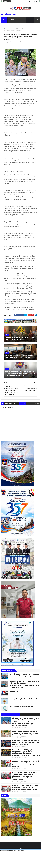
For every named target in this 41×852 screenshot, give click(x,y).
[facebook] (27, 1)
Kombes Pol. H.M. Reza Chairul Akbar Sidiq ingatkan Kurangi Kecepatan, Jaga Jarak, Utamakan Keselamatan (25, 742)
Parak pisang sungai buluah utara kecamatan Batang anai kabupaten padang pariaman (24, 675)
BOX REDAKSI (13, 691)
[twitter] (29, 1)
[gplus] (37, 1)
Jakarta (10, 29)
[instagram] (35, 1)
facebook (36, 404)
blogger (22, 404)
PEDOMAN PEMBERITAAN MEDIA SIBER (21, 706)
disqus (29, 404)
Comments (30, 715)
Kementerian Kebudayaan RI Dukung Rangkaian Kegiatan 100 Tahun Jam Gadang (20, 338)
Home (5, 29)
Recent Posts (10, 715)
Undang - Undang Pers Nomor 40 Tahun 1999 (23, 699)
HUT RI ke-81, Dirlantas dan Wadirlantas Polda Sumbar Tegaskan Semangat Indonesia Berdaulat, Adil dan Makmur (25, 787)
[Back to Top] (21, 849)
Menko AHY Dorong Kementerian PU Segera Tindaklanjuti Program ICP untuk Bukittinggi (19, 356)
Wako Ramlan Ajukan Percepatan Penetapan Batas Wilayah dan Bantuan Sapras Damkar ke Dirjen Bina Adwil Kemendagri (20, 373)
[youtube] (32, 1)
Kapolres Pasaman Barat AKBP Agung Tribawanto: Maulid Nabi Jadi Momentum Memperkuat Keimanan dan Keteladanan (25, 733)
